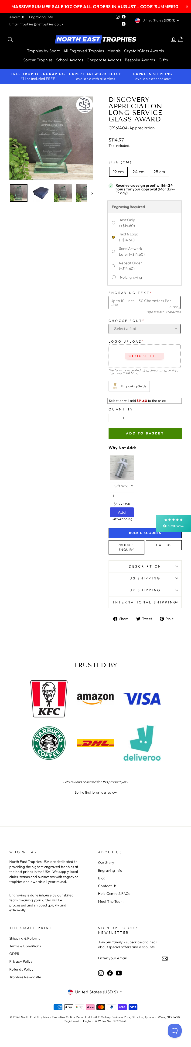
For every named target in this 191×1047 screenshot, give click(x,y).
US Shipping (145, 578)
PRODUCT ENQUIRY (127, 547)
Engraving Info (41, 17)
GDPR (14, 953)
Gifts (163, 59)
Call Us (163, 545)
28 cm (159, 171)
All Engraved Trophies (83, 50)
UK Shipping (145, 590)
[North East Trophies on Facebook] (110, 973)
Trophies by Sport (43, 50)
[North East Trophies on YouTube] (119, 973)
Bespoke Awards (140, 59)
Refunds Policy (21, 969)
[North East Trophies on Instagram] (101, 973)
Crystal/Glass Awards (144, 50)
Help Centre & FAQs (114, 893)
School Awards (69, 59)
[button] (95, 792)
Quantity (121, 409)
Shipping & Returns (24, 938)
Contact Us (107, 886)
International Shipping (145, 602)
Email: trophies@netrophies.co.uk (36, 24)
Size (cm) (120, 162)
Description (145, 566)
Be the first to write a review (96, 792)
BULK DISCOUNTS (145, 533)
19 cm (118, 171)
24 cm (138, 171)
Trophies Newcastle (25, 977)
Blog (102, 878)
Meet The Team (111, 901)
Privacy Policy (21, 961)
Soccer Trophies (38, 59)
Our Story (106, 862)
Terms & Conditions (25, 946)
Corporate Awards (104, 59)
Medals (114, 50)
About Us (16, 17)
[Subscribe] (165, 958)
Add (122, 512)
